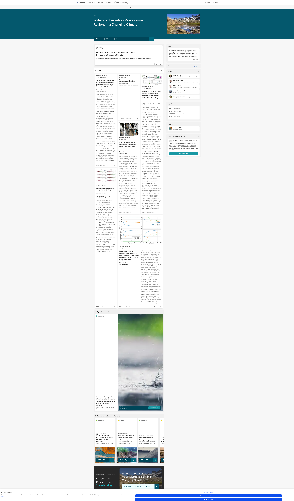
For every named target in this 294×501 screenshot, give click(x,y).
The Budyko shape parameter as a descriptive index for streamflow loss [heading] (105, 191)
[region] (147, 495)
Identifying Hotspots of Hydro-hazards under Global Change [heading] (126, 438)
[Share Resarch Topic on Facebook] (194, 66)
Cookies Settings (208, 492)
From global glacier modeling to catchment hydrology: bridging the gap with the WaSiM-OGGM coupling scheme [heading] (151, 96)
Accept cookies (208, 499)
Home (97, 473)
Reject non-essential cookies (208, 495)
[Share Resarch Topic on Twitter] (192, 66)
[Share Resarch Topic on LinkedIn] (196, 66)
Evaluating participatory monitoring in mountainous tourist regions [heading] (127, 81)
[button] (109, 39)
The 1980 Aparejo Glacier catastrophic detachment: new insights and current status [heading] (127, 146)
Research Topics (122, 15)
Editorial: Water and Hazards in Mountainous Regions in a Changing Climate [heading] (115, 53)
